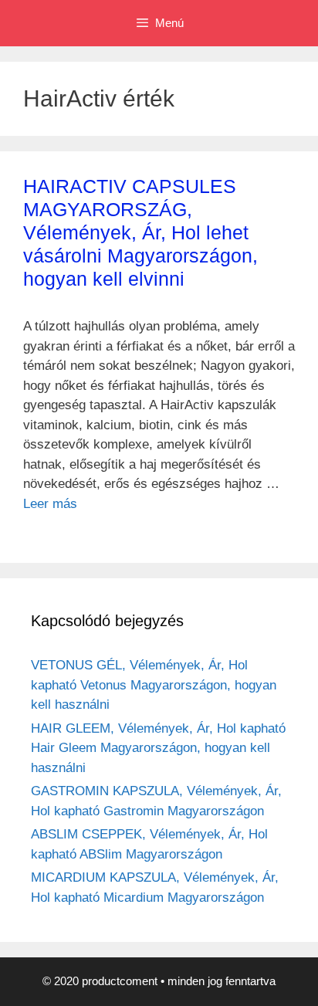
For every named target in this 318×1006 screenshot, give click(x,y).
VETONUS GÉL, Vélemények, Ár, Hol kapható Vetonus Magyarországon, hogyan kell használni (153, 685)
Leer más (50, 503)
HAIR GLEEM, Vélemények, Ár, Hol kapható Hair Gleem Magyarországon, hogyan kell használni (158, 748)
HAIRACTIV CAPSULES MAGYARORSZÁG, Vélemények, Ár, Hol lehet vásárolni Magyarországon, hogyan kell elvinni (140, 232)
